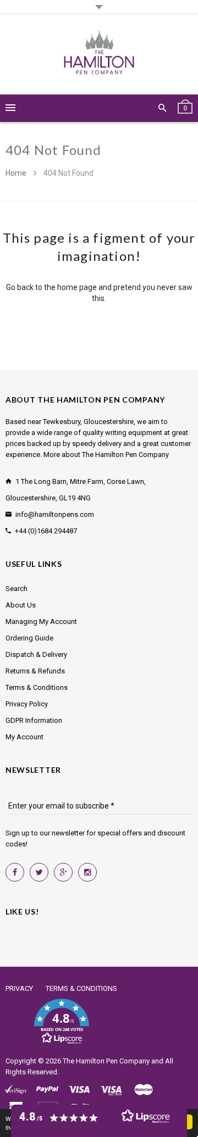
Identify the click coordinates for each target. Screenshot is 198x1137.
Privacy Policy (27, 704)
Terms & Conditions (37, 687)
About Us (21, 605)
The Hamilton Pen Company (106, 1061)
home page (77, 287)
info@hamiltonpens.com (54, 514)
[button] (61, 1021)
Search (17, 588)
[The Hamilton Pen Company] (99, 54)
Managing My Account (41, 621)
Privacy (19, 988)
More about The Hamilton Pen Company (106, 454)
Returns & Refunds (35, 671)
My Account (24, 737)
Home (17, 173)
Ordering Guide (29, 638)
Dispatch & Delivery (36, 654)
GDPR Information (34, 720)
